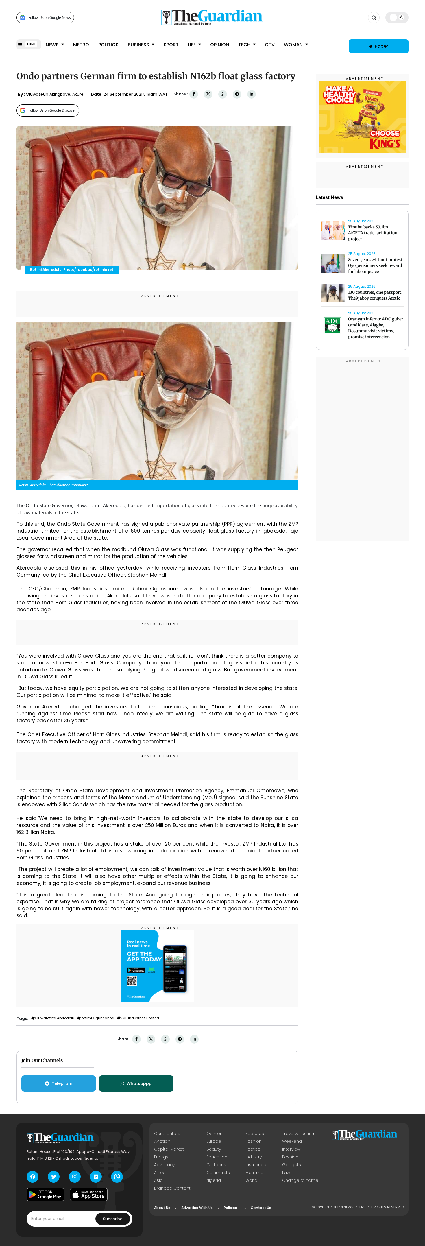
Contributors (167, 1133)
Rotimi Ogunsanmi (97, 1018)
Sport (171, 44)
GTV (270, 44)
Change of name (300, 1180)
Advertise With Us (197, 1207)
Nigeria (213, 1180)
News (53, 44)
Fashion (253, 1141)
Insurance (255, 1165)
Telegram (62, 1083)
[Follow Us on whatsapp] (117, 1177)
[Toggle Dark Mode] (397, 17)
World (251, 1180)
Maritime (254, 1172)
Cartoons (216, 1165)
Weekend (292, 1141)
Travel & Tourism (299, 1133)
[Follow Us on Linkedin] (96, 1177)
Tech (245, 44)
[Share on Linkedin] (251, 94)
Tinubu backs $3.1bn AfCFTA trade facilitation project (372, 233)
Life (192, 44)
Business (139, 44)
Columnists (218, 1172)
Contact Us (261, 1207)
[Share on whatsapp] (222, 94)
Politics (108, 44)
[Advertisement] (362, 450)
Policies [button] (230, 1207)
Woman (294, 44)
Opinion (219, 44)
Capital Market (169, 1149)
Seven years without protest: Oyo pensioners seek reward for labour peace (376, 265)
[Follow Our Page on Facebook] (32, 1177)
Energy (161, 1157)
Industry (253, 1157)
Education (216, 1157)
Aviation (162, 1141)
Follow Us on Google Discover (52, 110)
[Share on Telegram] (237, 94)
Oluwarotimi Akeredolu (54, 1018)
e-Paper (378, 46)
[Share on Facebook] (194, 94)
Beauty (213, 1149)
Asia (158, 1180)
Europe (213, 1141)
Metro (81, 44)
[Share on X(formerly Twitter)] (208, 94)
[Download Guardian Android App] (45, 1194)
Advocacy (164, 1165)
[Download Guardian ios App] (89, 1194)
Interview (291, 1149)
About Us (162, 1207)
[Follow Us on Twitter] (54, 1177)
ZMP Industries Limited (140, 1018)
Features (254, 1133)
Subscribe (113, 1219)
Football (253, 1149)
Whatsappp (139, 1083)
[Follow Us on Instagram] (75, 1177)
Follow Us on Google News (49, 17)
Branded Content (172, 1188)
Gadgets (291, 1165)
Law (286, 1172)
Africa (160, 1172)
